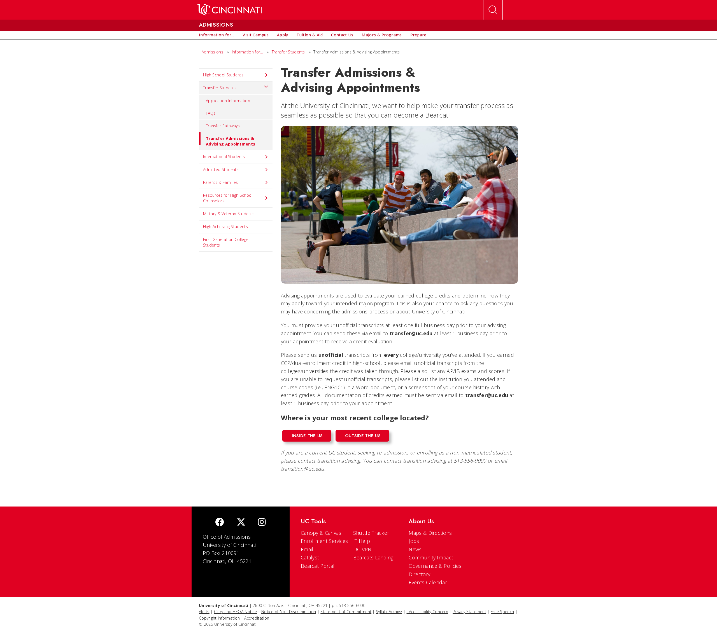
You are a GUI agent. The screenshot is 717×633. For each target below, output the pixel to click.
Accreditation (256, 618)
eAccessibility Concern (427, 611)
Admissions (212, 52)
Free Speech (502, 611)
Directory (419, 574)
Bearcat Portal (317, 565)
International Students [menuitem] (224, 156)
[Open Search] (493, 10)
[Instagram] (262, 523)
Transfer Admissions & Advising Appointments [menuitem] (230, 141)
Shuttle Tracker (371, 532)
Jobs (414, 541)
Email (307, 549)
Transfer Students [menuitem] (219, 87)
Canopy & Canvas (321, 532)
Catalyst (310, 557)
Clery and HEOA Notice (235, 611)
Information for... (247, 52)
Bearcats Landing (373, 557)
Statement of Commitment (345, 611)
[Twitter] (241, 523)
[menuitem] (216, 35)
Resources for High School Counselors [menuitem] (228, 198)
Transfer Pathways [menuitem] (223, 125)
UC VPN (362, 549)
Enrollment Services (324, 541)
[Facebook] (219, 523)
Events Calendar (428, 582)
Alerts (204, 611)
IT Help (361, 541)
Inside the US (307, 436)
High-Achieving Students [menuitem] (225, 226)
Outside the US (363, 436)
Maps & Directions (430, 532)
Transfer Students (288, 52)
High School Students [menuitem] (223, 75)
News (415, 549)
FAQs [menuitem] (210, 113)
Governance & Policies (435, 565)
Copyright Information (219, 618)
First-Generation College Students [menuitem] (225, 242)
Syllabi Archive (389, 611)
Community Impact (431, 557)
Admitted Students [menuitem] (221, 169)
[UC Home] (229, 10)
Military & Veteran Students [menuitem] (228, 213)
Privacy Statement (469, 611)
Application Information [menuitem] (228, 100)
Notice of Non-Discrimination (288, 611)
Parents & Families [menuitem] (220, 182)
